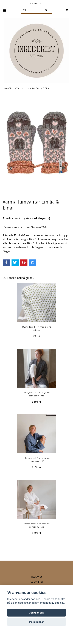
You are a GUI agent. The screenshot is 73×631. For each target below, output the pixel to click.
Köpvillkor (36, 581)
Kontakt (36, 577)
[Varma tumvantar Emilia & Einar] (36, 143)
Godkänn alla (36, 612)
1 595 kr (36, 401)
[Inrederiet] (36, 50)
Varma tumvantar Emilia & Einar (33, 88)
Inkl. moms (37, 3)
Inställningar (36, 621)
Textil (12, 88)
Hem (6, 88)
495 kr (36, 336)
